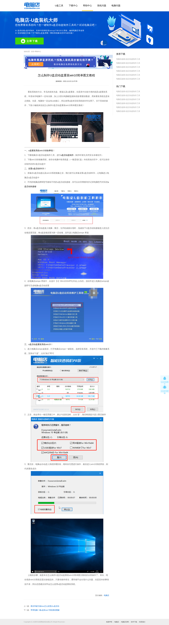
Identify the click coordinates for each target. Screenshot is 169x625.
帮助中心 (87, 5)
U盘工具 (59, 5)
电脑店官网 (125, 622)
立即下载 (32, 41)
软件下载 (134, 622)
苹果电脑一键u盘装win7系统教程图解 (45, 610)
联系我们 (142, 622)
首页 (32, 51)
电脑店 (106, 595)
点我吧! (35, 64)
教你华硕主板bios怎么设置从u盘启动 (45, 606)
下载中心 (73, 5)
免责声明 (109, 622)
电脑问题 (115, 5)
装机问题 (101, 5)
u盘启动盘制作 (67, 155)
